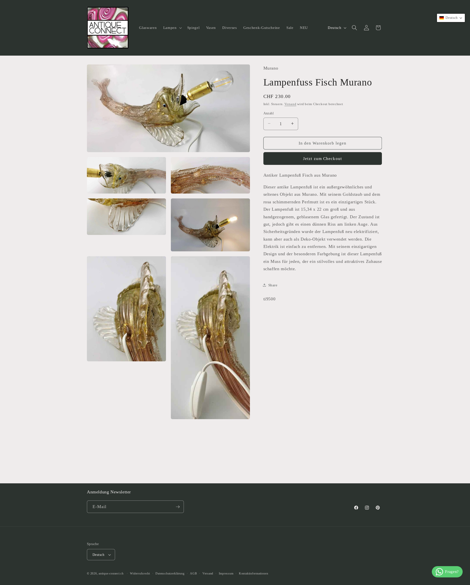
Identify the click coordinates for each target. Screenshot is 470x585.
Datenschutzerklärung (169, 573)
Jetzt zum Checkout (322, 158)
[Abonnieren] (178, 506)
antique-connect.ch (111, 573)
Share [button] (273, 285)
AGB (193, 573)
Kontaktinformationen (253, 573)
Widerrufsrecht (140, 573)
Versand (290, 104)
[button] (172, 27)
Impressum (226, 573)
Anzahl (268, 113)
